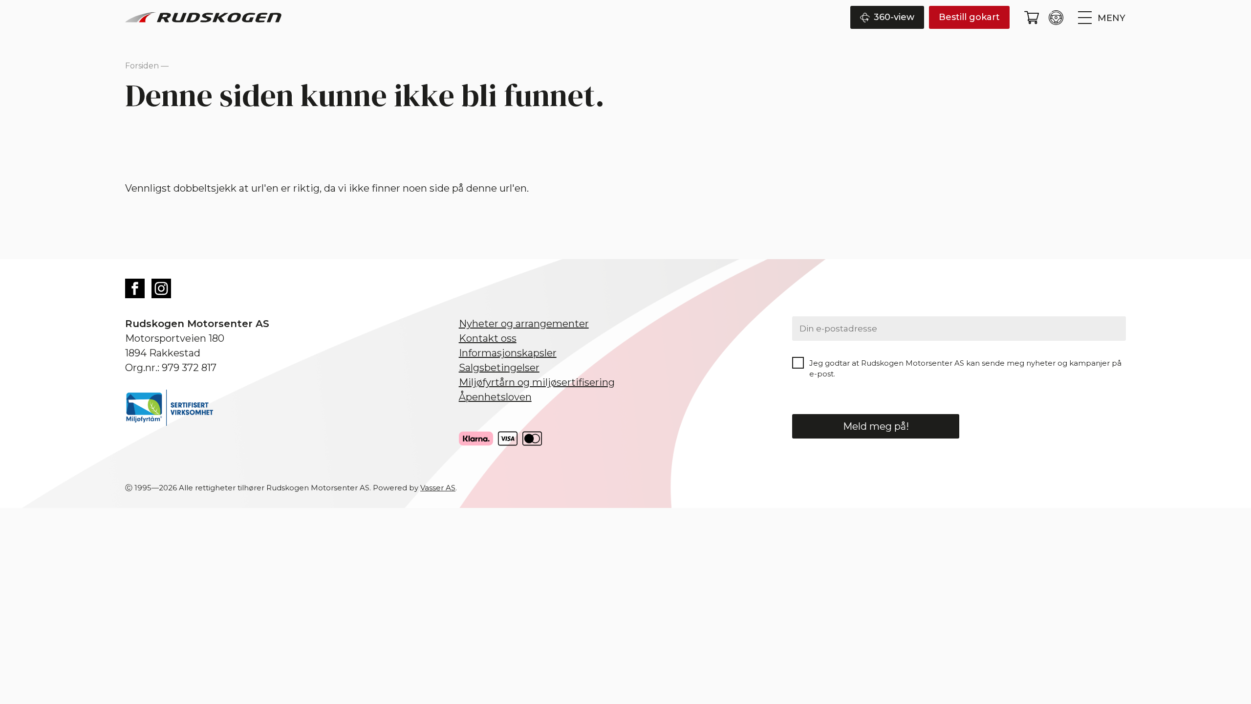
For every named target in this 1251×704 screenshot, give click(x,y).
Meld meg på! (876, 426)
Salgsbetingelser (499, 368)
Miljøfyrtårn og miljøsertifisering (537, 382)
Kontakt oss (488, 338)
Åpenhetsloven (495, 397)
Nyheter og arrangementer (524, 324)
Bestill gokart (969, 17)
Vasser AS (437, 487)
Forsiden (142, 65)
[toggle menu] (1102, 17)
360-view (894, 17)
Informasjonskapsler (508, 353)
